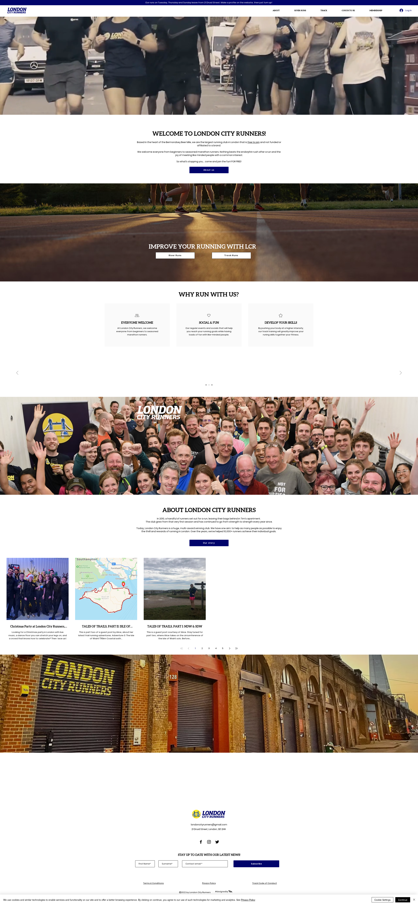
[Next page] (230, 648)
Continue (402, 899)
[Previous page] (188, 648)
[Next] (401, 373)
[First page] (182, 648)
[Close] (414, 899)
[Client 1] (206, 384)
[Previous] (17, 373)
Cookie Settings (382, 899)
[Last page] (236, 648)
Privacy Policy (248, 899)
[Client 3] (211, 384)
